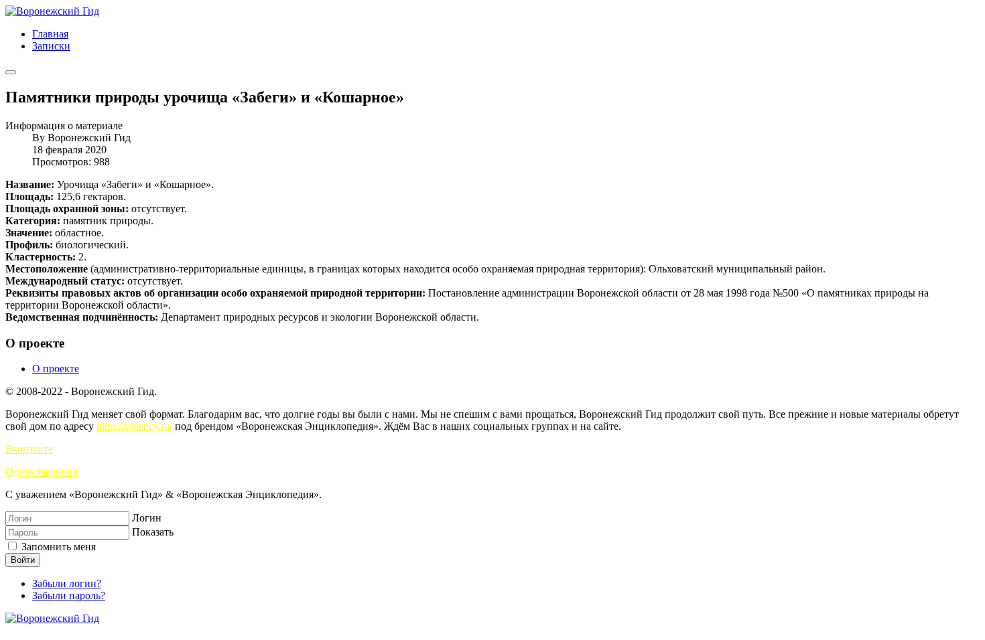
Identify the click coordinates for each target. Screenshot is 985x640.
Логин (146, 518)
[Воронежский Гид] (52, 11)
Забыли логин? (66, 583)
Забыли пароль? (68, 595)
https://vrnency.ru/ (134, 426)
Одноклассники (41, 471)
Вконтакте (29, 449)
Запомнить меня (57, 546)
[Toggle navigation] (10, 72)
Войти (23, 560)
